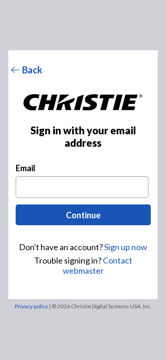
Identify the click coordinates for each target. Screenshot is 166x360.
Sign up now (125, 247)
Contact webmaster (97, 265)
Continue (83, 215)
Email (26, 168)
